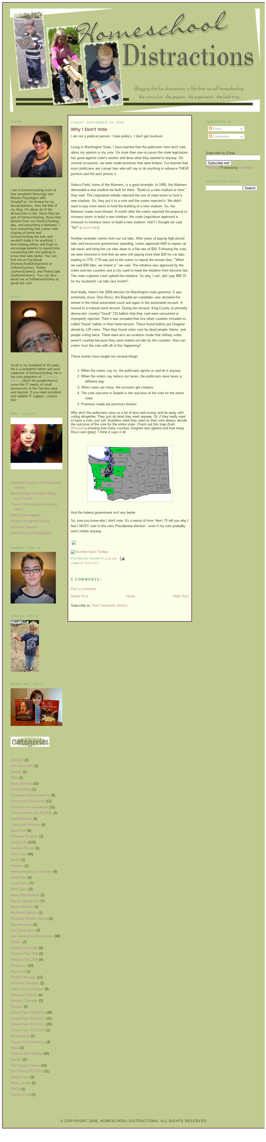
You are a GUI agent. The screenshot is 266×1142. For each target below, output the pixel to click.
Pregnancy (19, 965)
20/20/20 (17, 760)
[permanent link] (89, 552)
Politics (16, 942)
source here (89, 227)
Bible (14, 778)
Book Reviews (21, 784)
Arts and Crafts (22, 766)
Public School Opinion (27, 989)
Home (130, 596)
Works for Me (21, 1083)
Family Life (19, 842)
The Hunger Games (25, 1065)
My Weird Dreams (24, 913)
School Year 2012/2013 (28, 1030)
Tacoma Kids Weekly (26, 1054)
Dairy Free (18, 830)
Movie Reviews (22, 907)
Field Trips (18, 854)
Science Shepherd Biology (30, 521)
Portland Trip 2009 (24, 954)
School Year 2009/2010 (28, 1012)
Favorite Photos (22, 848)
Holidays (17, 866)
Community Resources (28, 801)
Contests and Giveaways (29, 807)
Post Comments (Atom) (109, 605)
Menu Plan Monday (25, 895)
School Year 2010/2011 (28, 1018)
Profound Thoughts (25, 983)
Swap (15, 1048)
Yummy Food (21, 1095)
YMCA (15, 1089)
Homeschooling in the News (31, 872)
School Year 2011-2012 (28, 1024)
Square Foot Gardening (28, 1042)
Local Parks (19, 883)
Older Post (181, 596)
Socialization (20, 1036)
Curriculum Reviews (25, 825)
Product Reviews (23, 977)
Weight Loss (20, 1077)
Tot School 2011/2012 (27, 1071)
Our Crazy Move (23, 930)
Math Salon (19, 889)
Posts (217, 129)
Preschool (18, 971)
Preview (212, 168)
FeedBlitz (246, 168)
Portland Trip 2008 (24, 948)
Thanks (16, 1059)
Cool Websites (21, 819)
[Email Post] (122, 558)
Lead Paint (19, 877)
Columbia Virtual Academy (30, 795)
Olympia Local (21, 924)
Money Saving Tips (25, 901)
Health (15, 860)
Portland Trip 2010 (24, 960)
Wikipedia (78, 428)
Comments (220, 136)
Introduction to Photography (31, 533)
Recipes (17, 1007)
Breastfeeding (21, 789)
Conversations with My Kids (31, 813)
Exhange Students (24, 836)
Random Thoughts (24, 1001)
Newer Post (79, 596)
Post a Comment (83, 589)
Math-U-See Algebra (26, 515)
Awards (16, 772)
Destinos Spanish (24, 527)
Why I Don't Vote (89, 129)
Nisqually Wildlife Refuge (29, 919)
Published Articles (24, 995)
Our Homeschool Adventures (32, 936)
